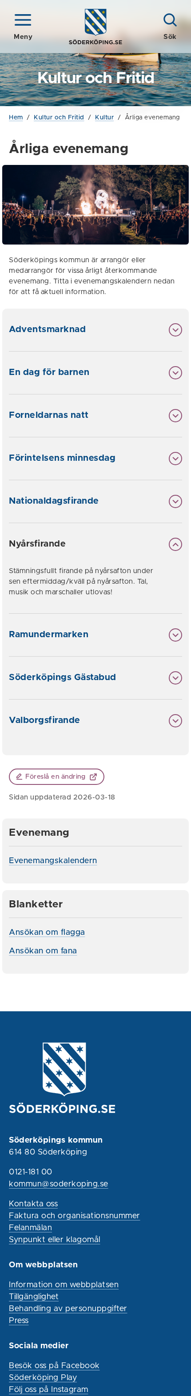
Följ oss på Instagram (48, 1390)
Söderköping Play (43, 1378)
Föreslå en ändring (55, 776)
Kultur (104, 118)
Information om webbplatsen (64, 1285)
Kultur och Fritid (59, 118)
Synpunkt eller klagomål (54, 1240)
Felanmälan (30, 1228)
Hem (16, 118)
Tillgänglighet (34, 1297)
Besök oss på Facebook (54, 1366)
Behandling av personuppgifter (68, 1309)
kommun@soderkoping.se (58, 1184)
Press (19, 1321)
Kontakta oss (33, 1204)
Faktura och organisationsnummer (74, 1216)
